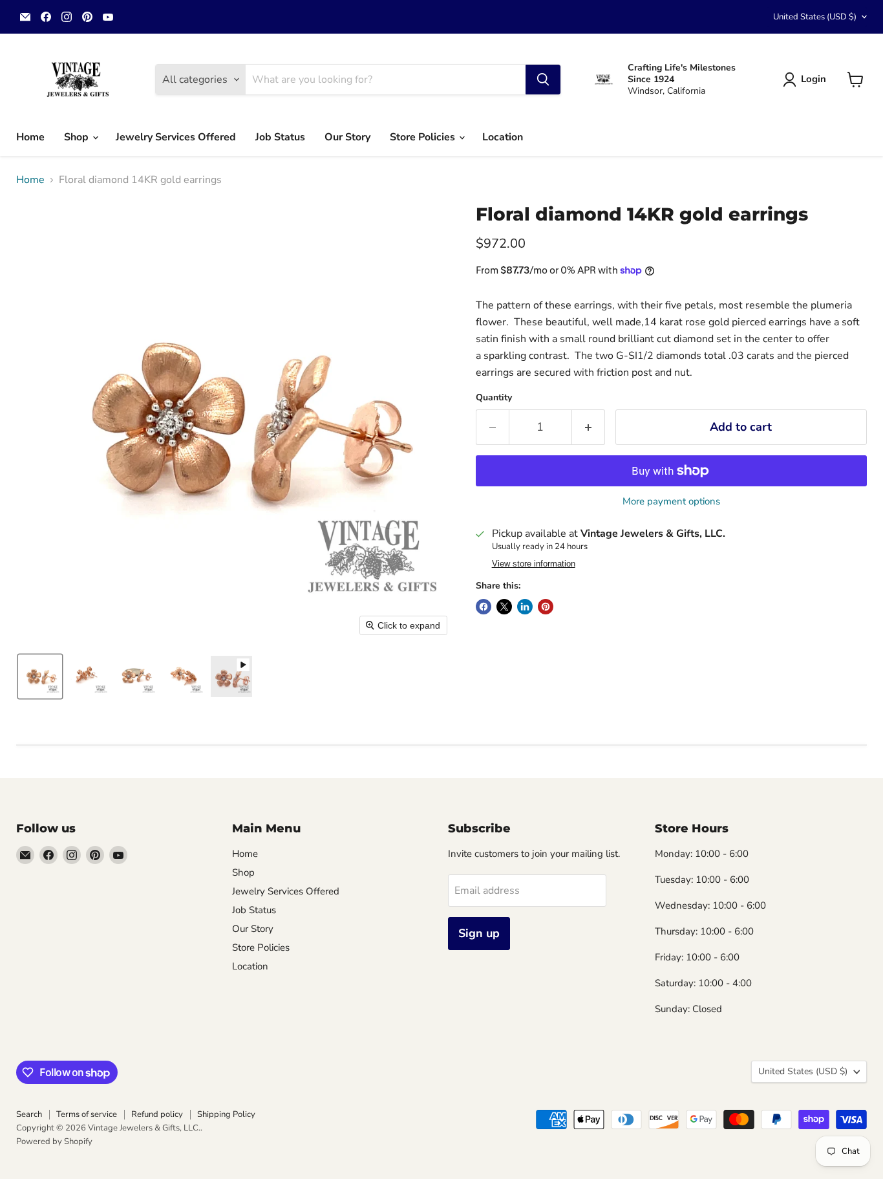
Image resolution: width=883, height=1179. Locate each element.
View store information (533, 563)
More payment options (671, 501)
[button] (807, 79)
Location (502, 137)
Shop (77, 137)
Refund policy (157, 1114)
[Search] (543, 79)
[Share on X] (504, 606)
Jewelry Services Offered (176, 137)
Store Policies (424, 137)
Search (29, 1114)
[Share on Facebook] (483, 606)
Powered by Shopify (54, 1141)
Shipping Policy (226, 1114)
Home (30, 137)
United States (814, 17)
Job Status (280, 137)
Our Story (347, 137)
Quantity (494, 398)
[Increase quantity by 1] (588, 427)
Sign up (479, 933)
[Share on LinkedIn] (525, 606)
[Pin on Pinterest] (545, 606)
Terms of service (86, 1114)
